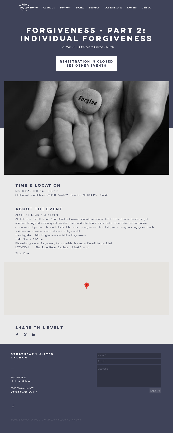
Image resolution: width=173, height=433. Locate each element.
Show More (22, 253)
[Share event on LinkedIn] (33, 334)
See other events (86, 65)
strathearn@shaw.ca (22, 381)
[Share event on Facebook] (17, 334)
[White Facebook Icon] (13, 406)
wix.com (76, 419)
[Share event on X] (25, 334)
